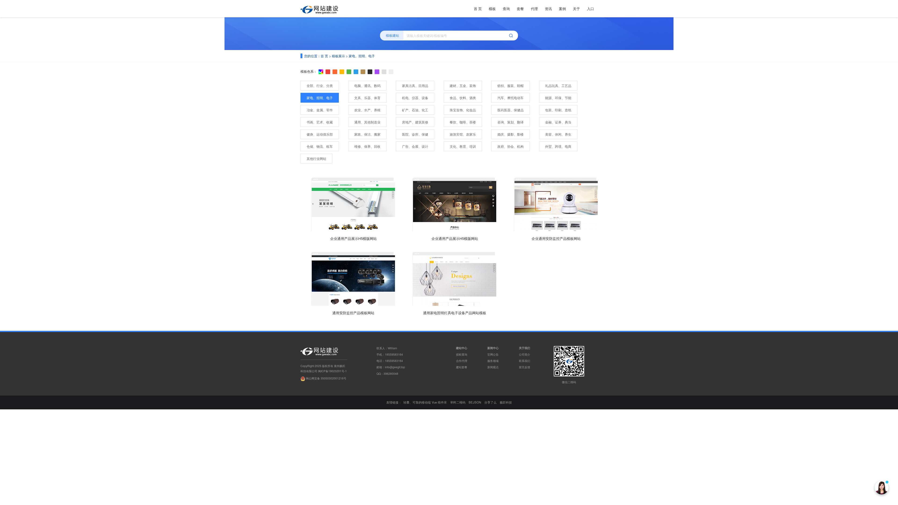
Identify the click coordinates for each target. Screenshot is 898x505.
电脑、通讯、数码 (367, 85)
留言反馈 (524, 367)
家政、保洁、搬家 (367, 134)
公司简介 (524, 354)
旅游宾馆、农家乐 (463, 134)
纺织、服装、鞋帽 (510, 85)
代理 (534, 8)
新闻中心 (493, 348)
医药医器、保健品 (510, 110)
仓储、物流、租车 (320, 146)
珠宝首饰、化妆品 (463, 110)
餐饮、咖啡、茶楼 (463, 122)
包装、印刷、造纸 (558, 110)
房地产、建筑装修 (415, 122)
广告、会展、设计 (415, 146)
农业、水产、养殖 (367, 110)
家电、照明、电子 (362, 56)
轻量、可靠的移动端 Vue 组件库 (425, 402)
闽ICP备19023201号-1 (332, 371)
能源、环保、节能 (558, 97)
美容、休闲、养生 (558, 134)
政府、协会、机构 (510, 146)
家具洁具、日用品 (415, 85)
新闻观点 (493, 367)
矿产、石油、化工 (415, 110)
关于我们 (524, 348)
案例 (562, 8)
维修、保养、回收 (367, 146)
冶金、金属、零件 (320, 110)
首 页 (478, 8)
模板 (492, 8)
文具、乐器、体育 (367, 97)
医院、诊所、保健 (415, 134)
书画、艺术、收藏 (320, 122)
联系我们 (524, 361)
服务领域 (493, 361)
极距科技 (506, 402)
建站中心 (461, 348)
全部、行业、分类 (320, 85)
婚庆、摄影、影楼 (510, 134)
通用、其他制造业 (367, 122)
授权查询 (461, 354)
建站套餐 (461, 367)
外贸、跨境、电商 (558, 146)
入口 (590, 8)
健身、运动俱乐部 (320, 134)
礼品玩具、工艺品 (558, 85)
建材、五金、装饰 (463, 85)
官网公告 (493, 354)
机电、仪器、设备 (415, 97)
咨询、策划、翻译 (510, 122)
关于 (576, 8)
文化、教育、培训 (463, 146)
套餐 (520, 8)
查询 (506, 8)
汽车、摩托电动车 (510, 97)
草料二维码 (457, 402)
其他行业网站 (316, 158)
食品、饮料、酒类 (463, 97)
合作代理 (461, 361)
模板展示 (338, 56)
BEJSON (475, 402)
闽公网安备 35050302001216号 (325, 378)
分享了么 (490, 402)
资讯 (548, 8)
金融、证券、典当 (558, 122)
